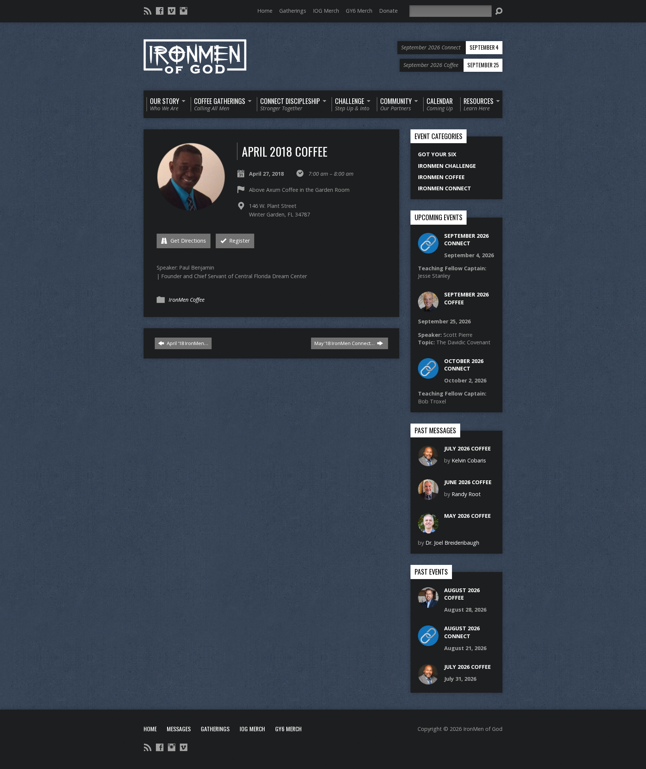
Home (265, 10)
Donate (388, 10)
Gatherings (292, 10)
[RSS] (147, 11)
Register (239, 240)
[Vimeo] (171, 11)
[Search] (498, 11)
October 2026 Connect (463, 364)
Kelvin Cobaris (469, 460)
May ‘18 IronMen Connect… (345, 343)
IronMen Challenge (447, 165)
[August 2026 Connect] (428, 642)
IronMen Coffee (186, 299)
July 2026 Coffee (467, 448)
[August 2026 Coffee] (428, 603)
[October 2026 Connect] (428, 374)
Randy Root (466, 494)
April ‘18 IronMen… (187, 343)
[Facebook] (159, 11)
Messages (179, 728)
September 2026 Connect (466, 239)
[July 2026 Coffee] (428, 462)
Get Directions (187, 240)
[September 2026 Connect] (428, 249)
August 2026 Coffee (462, 594)
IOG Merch (326, 10)
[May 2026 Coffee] (428, 529)
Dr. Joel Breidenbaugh (452, 542)
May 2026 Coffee (467, 515)
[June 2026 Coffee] (428, 495)
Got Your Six (437, 154)
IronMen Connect (444, 188)
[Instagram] (183, 11)
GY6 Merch (359, 10)
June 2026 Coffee (468, 482)
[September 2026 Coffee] (428, 308)
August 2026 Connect (462, 632)
